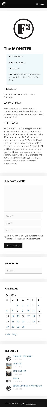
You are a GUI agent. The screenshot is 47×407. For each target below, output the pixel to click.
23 (23, 321)
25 (33, 321)
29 (18, 326)
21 (13, 321)
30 (23, 326)
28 (13, 326)
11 (33, 310)
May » (15, 334)
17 (28, 316)
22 (18, 321)
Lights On (17, 363)
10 (28, 310)
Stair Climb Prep (19, 371)
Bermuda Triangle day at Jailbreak (27, 386)
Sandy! (16, 378)
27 (7, 326)
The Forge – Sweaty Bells (23, 356)
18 (33, 316)
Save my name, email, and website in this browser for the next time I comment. (25, 237)
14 (13, 316)
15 (18, 316)
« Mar (8, 334)
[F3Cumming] (4, 4)
